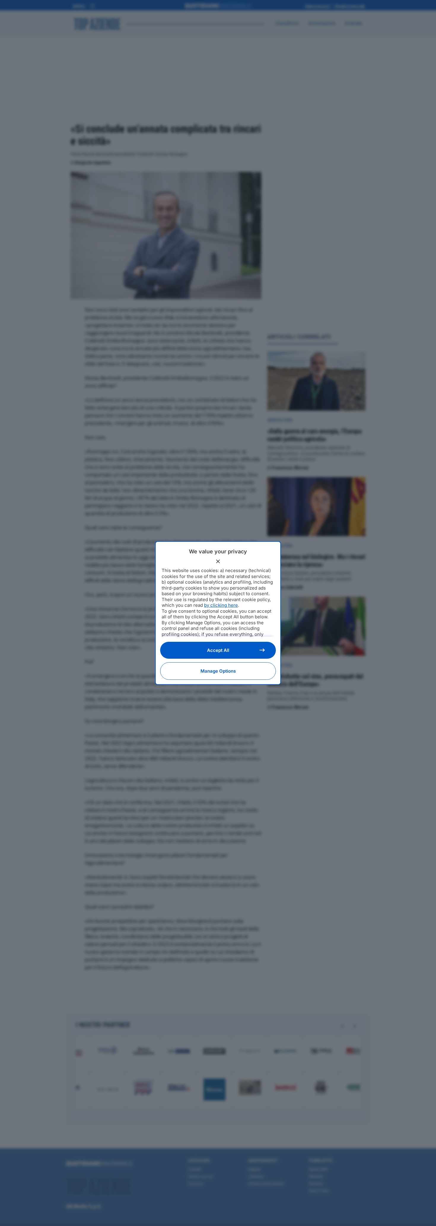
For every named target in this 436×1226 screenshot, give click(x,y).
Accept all (218, 650)
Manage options (218, 671)
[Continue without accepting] (218, 561)
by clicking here (221, 605)
